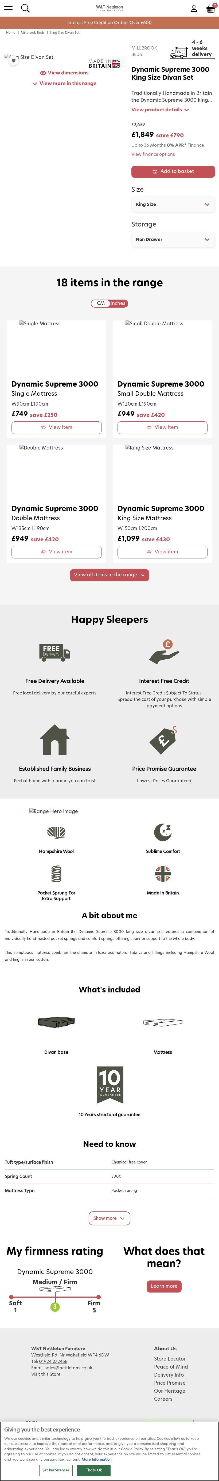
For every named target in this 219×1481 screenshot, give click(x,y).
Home (10, 32)
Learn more (164, 1286)
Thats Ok (94, 1470)
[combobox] (173, 205)
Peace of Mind (171, 1367)
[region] (109, 1451)
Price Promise (170, 1383)
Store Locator (170, 1359)
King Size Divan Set (65, 32)
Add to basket (177, 171)
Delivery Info (169, 1375)
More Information (97, 1459)
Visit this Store (45, 1374)
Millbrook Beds (33, 32)
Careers (163, 1399)
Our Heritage (169, 1391)
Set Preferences (56, 1470)
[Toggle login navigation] (194, 8)
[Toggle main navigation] (8, 8)
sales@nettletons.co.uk (68, 1368)
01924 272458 (53, 1361)
